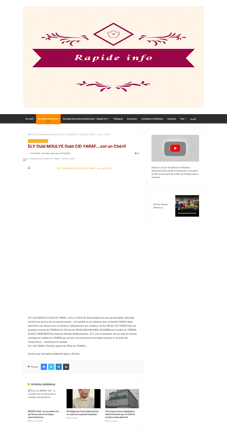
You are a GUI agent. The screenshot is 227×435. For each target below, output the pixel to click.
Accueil (33, 134)
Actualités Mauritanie (48, 119)
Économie (132, 119)
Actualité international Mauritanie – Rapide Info (85, 119)
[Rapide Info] (113, 57)
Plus (182, 119)
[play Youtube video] (175, 148)
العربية (193, 119)
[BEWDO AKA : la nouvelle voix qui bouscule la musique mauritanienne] (45, 398)
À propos (171, 119)
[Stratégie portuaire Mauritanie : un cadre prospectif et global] (84, 398)
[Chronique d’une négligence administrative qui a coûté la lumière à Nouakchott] (122, 398)
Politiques (118, 119)
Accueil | (29, 119)
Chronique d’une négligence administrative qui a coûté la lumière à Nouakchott (120, 414)
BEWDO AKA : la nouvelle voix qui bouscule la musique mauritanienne (43, 414)
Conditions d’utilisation (152, 119)
